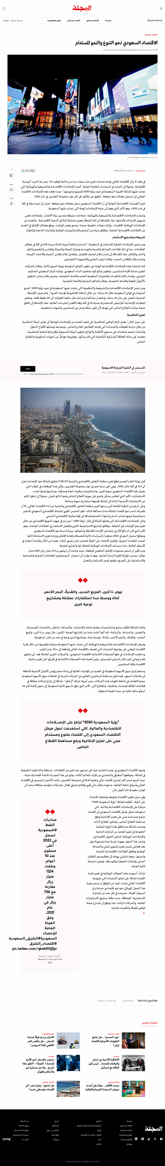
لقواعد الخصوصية (47, 374)
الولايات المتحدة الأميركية (91, 1135)
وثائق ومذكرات (126, 1140)
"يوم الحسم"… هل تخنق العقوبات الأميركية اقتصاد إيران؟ (105, 1041)
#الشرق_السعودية (24, 939)
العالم (99, 1144)
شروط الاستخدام (22, 1130)
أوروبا (99, 1130)
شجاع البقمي (140, 170)
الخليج (98, 1121)
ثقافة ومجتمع (92, 21)
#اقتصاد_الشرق (43, 944)
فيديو (57, 1121)
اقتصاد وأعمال (73, 21)
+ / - (11, 169)
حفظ (11, 185)
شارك (11, 198)
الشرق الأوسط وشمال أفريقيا (89, 1126)
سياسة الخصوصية (21, 1135)
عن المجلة (24, 1121)
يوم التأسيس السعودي (106, 1001)
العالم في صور (53, 1130)
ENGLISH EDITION (154, 20)
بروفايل (129, 1144)
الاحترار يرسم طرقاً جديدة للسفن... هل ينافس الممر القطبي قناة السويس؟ (40, 1041)
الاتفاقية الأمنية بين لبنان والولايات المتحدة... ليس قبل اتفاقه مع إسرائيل (104, 1064)
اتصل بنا (25, 1140)
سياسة (108, 21)
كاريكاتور (55, 1126)
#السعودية (47, 830)
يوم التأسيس (127, 1001)
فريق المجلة (24, 1126)
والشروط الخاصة (35, 374)
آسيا (99, 1140)
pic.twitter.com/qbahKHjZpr (34, 949)
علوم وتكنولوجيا (54, 21)
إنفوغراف (55, 1135)
